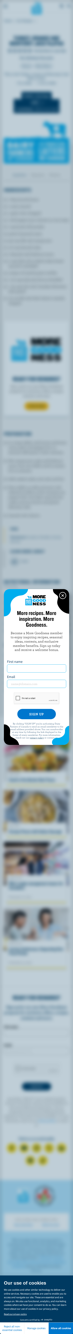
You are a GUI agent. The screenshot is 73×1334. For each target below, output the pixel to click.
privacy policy (37, 737)
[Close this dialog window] (62, 595)
